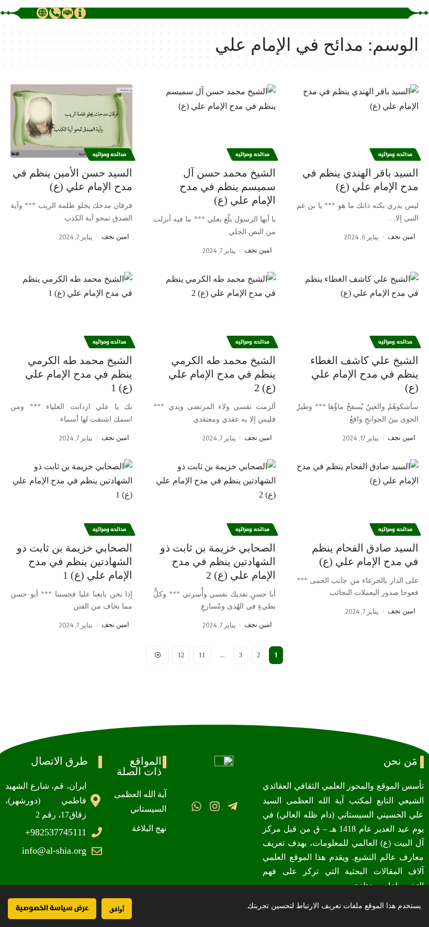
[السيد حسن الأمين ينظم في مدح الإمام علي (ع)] (71, 121)
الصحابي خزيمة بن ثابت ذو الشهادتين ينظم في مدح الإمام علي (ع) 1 (74, 561)
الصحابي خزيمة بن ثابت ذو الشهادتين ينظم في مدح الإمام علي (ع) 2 (218, 561)
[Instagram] (214, 805)
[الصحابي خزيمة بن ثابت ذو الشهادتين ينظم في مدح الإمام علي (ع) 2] (214, 496)
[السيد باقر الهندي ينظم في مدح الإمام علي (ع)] (358, 121)
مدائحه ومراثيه (395, 154)
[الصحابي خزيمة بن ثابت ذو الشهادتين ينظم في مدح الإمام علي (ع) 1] (71, 496)
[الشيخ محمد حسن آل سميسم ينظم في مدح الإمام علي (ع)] (214, 121)
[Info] (80, 12)
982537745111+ (55, 832)
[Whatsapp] (196, 805)
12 (181, 655)
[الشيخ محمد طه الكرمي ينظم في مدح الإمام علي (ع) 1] (71, 308)
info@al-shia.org (54, 850)
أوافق (116, 909)
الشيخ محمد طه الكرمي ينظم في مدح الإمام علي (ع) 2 (222, 374)
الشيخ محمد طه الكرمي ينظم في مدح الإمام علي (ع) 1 (78, 374)
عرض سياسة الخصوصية (52, 908)
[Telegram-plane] (232, 805)
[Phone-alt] (55, 12)
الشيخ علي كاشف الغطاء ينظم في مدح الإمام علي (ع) (364, 374)
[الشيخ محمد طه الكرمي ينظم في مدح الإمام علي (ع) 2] (214, 308)
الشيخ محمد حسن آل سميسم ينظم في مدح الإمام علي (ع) (227, 186)
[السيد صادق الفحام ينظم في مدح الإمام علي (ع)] (358, 496)
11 (202, 655)
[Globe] (42, 12)
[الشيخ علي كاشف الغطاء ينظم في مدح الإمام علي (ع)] (358, 308)
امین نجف (401, 236)
